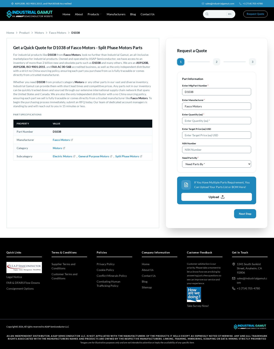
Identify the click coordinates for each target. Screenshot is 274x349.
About (79, 14)
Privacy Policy (106, 264)
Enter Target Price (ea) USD (196, 128)
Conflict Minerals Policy (112, 275)
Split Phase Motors (127, 156)
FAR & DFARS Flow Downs (23, 282)
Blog (133, 14)
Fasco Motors (57, 32)
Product (24, 32)
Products (93, 14)
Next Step (245, 213)
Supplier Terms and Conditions (63, 266)
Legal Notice (14, 277)
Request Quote (255, 13)
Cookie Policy (105, 270)
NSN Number (189, 143)
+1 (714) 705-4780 (253, 3)
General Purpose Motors (93, 156)
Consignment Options (20, 288)
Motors (39, 32)
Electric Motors (62, 156)
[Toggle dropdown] (100, 14)
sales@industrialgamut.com (219, 3)
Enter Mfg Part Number (195, 85)
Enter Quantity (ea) (193, 114)
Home (66, 14)
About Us (147, 270)
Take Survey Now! (198, 305)
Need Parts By (190, 157)
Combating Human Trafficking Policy (108, 283)
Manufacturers (116, 14)
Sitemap (147, 287)
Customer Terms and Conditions (64, 276)
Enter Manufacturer (193, 100)
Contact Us (147, 14)
